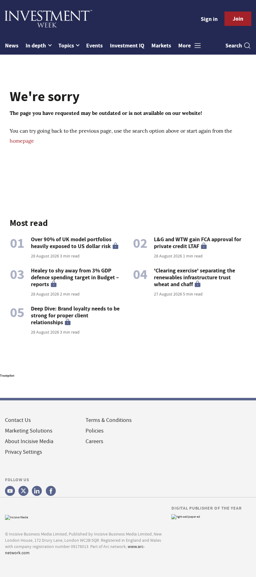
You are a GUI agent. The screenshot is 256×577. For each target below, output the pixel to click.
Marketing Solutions (28, 430)
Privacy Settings (23, 452)
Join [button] (238, 18)
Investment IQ (127, 45)
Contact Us (18, 420)
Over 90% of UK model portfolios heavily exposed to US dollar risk (71, 243)
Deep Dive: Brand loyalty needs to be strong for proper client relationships (75, 315)
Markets (161, 45)
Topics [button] (66, 45)
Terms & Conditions (109, 420)
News (11, 45)
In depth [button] (36, 45)
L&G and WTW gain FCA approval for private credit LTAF (197, 243)
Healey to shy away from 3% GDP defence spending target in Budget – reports (75, 277)
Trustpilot (7, 376)
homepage (22, 141)
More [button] (185, 45)
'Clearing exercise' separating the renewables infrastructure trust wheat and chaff (194, 277)
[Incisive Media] (16, 517)
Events (94, 45)
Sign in (209, 19)
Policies (95, 430)
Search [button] (233, 45)
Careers (94, 441)
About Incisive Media (29, 441)
